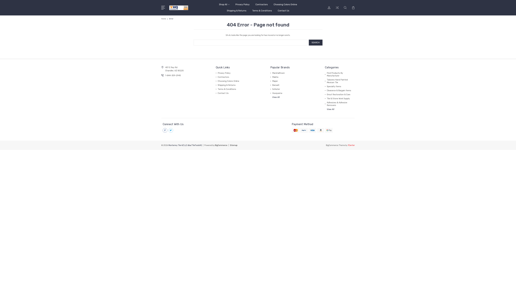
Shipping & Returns (236, 10)
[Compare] (337, 9)
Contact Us (283, 10)
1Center (351, 145)
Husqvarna (277, 93)
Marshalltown (278, 73)
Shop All (223, 4)
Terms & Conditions (262, 10)
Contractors (261, 4)
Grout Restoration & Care (338, 94)
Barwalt (275, 85)
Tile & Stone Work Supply (338, 98)
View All (276, 97)
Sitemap (233, 145)
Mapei (275, 81)
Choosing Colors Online (285, 4)
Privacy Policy (242, 4)
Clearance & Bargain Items (339, 90)
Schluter (276, 89)
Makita (275, 77)
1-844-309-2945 (173, 75)
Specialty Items (334, 86)
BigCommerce (221, 145)
